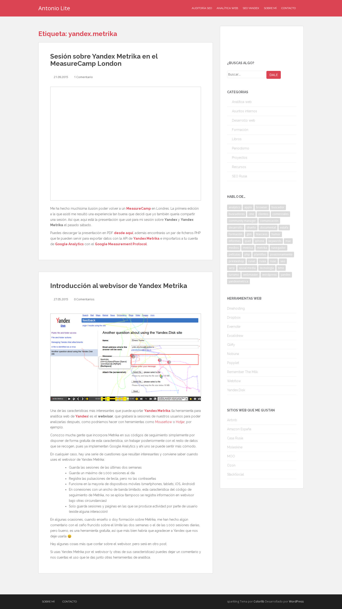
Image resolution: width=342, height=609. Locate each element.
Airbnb (232, 420)
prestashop (236, 261)
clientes (263, 214)
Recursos (239, 167)
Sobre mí (270, 8)
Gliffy (231, 345)
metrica (248, 248)
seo (282, 261)
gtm (249, 234)
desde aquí (123, 233)
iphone (259, 241)
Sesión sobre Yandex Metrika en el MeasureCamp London (104, 60)
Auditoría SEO (202, 8)
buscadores (237, 214)
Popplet (233, 363)
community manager (242, 221)
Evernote (233, 326)
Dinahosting (236, 308)
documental (268, 227)
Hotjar (180, 422)
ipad (248, 241)
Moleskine (234, 447)
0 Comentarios (84, 299)
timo (281, 268)
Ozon (231, 465)
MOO (231, 456)
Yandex (81, 416)
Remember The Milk (242, 372)
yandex (285, 275)
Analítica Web (227, 8)
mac (288, 241)
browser (261, 207)
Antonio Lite (54, 8)
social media (247, 268)
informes (235, 241)
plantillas (260, 254)
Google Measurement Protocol (121, 244)
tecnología (267, 268)
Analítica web (242, 102)
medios (234, 248)
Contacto (288, 8)
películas (234, 254)
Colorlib (259, 601)
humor (276, 234)
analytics (234, 207)
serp (232, 268)
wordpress (269, 275)
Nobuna (233, 354)
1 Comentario (83, 77)
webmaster (250, 275)
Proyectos (239, 157)
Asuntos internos (244, 111)
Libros (236, 139)
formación (235, 234)
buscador (278, 207)
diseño (251, 227)
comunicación (269, 221)
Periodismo (240, 148)
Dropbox (234, 317)
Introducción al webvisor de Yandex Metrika (118, 286)
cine (251, 214)
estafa (284, 227)
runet (251, 261)
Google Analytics (69, 244)
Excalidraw (235, 336)
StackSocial (235, 474)
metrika (262, 248)
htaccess (261, 234)
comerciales (280, 214)
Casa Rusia (235, 438)
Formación (240, 130)
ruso (273, 261)
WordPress (296, 601)
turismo (234, 275)
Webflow (234, 381)
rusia (262, 261)
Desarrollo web (243, 120)
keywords (274, 241)
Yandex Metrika (146, 238)
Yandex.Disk (236, 390)
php (247, 254)
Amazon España (239, 429)
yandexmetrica (238, 281)
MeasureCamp (138, 208)
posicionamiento (281, 254)
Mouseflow (163, 422)
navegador (278, 248)
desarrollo (236, 227)
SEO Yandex (251, 8)
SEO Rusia (239, 176)
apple (248, 207)
